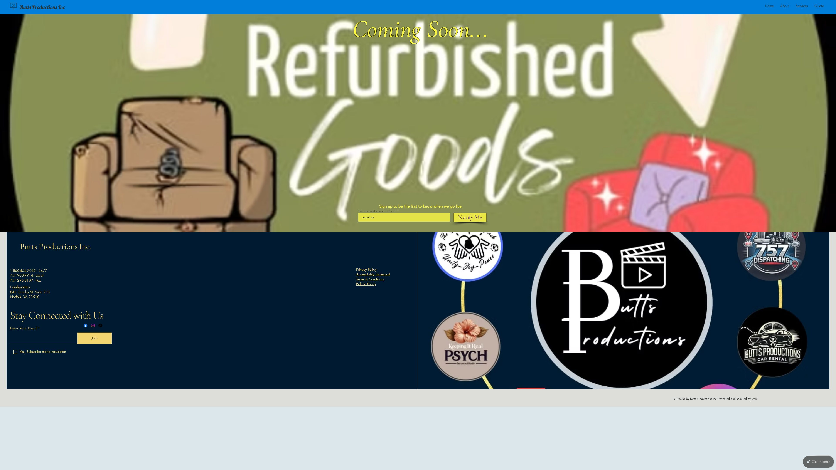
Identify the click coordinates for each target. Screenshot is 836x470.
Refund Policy (366, 284)
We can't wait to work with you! (377, 211)
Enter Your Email (23, 328)
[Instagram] (93, 325)
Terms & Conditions (370, 279)
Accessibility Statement (373, 274)
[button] (801, 6)
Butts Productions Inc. (55, 246)
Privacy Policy (366, 269)
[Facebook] (85, 325)
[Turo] (100, 325)
